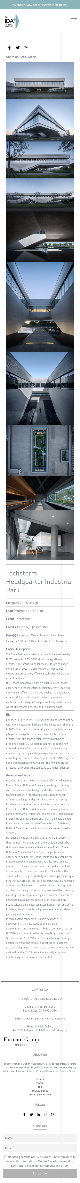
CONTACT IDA (40, 990)
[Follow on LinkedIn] (40, 1114)
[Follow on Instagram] (47, 1114)
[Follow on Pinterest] (54, 1114)
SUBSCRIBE (40, 1126)
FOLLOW (40, 1105)
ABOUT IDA (40, 1055)
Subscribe (40, 1173)
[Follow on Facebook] (26, 1114)
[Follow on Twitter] (33, 1114)
